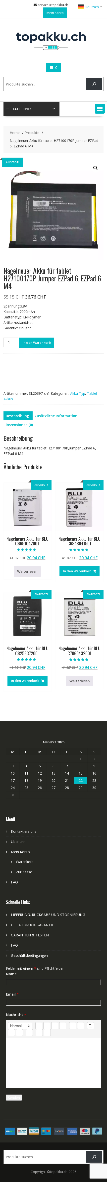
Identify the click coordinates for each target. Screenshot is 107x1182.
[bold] (38, 1025)
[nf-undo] (39, 1032)
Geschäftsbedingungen (29, 955)
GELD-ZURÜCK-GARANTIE (32, 924)
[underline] (54, 1025)
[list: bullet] (80, 1025)
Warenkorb (25, 861)
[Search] (94, 84)
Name (11, 973)
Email (12, 994)
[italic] (46, 1025)
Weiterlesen (27, 571)
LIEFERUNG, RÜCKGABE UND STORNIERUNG (48, 914)
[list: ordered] (72, 1025)
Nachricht (16, 1014)
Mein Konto (55, 12)
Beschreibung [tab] (17, 415)
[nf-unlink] (19, 1032)
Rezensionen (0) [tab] (19, 424)
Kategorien (22, 108)
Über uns (18, 841)
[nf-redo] (47, 1032)
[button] (100, 109)
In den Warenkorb (36, 342)
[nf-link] (11, 1032)
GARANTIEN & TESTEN (30, 935)
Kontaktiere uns (23, 831)
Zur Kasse (24, 872)
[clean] (62, 1025)
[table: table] (29, 1032)
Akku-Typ (77, 393)
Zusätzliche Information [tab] (56, 415)
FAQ (14, 882)
